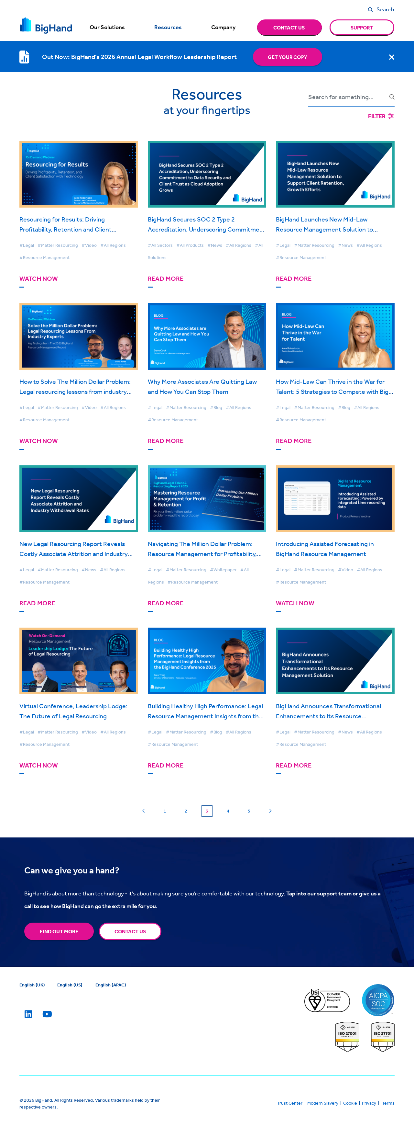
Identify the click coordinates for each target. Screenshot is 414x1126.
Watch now (38, 279)
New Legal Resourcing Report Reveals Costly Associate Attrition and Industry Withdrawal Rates (73, 553)
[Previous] (143, 811)
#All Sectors (160, 245)
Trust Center (289, 1103)
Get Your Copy (287, 57)
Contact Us (130, 931)
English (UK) (32, 985)
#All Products (190, 245)
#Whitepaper (223, 570)
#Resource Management (44, 257)
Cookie (350, 1103)
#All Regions (113, 245)
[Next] (270, 811)
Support (362, 27)
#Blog (216, 407)
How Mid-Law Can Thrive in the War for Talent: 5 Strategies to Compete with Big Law (332, 391)
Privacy (369, 1103)
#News (214, 245)
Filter (377, 116)
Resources (168, 27)
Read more (165, 279)
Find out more (59, 931)
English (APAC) (110, 985)
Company (223, 27)
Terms (388, 1103)
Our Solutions (107, 27)
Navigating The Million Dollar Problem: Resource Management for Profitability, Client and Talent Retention (202, 553)
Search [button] (385, 9)
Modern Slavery (322, 1103)
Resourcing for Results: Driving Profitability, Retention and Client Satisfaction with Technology (65, 229)
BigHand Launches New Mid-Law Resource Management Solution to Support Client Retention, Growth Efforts (333, 229)
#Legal (26, 245)
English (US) (69, 985)
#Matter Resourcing (58, 245)
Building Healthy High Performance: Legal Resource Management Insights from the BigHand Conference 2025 (205, 716)
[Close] (391, 57)
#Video (89, 245)
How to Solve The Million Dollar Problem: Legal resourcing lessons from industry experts (75, 391)
